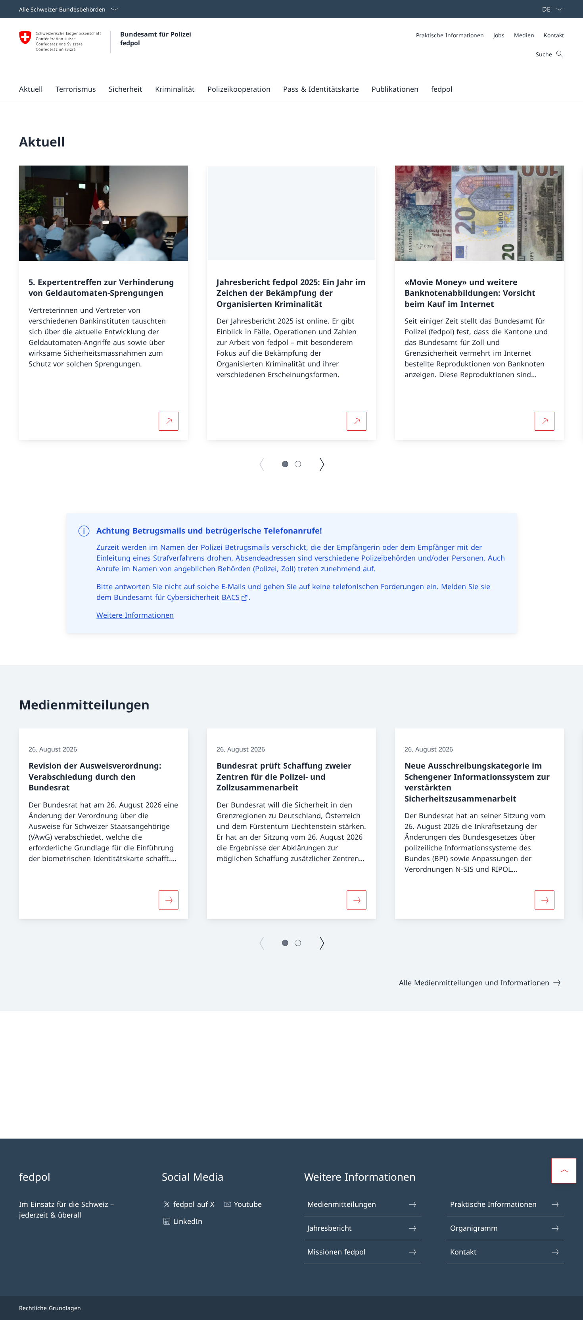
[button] (31, 89)
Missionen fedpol (336, 1251)
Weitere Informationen (135, 615)
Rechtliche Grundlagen (50, 1308)
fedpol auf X (194, 1204)
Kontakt (463, 1251)
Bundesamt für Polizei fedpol (156, 38)
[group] (103, 303)
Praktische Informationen (493, 1204)
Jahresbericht (329, 1228)
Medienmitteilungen (341, 1204)
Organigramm (474, 1228)
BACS (231, 597)
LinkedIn (187, 1221)
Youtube (248, 1204)
